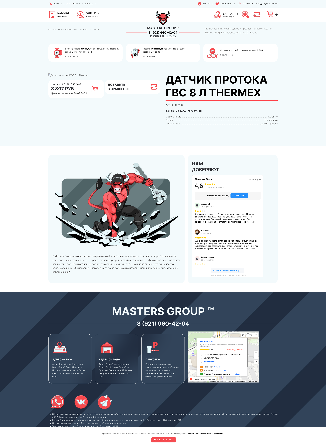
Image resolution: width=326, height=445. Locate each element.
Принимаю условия (164, 440)
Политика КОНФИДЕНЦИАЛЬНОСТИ (260, 4)
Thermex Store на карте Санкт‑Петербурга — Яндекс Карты (227, 275)
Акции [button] (56, 4)
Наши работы (89, 4)
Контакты (208, 4)
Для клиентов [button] (228, 4)
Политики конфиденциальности (199, 434)
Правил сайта (218, 434)
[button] (60, 15)
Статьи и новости (70, 4)
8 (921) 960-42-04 (163, 32)
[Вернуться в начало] (163, 14)
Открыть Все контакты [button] (163, 36)
